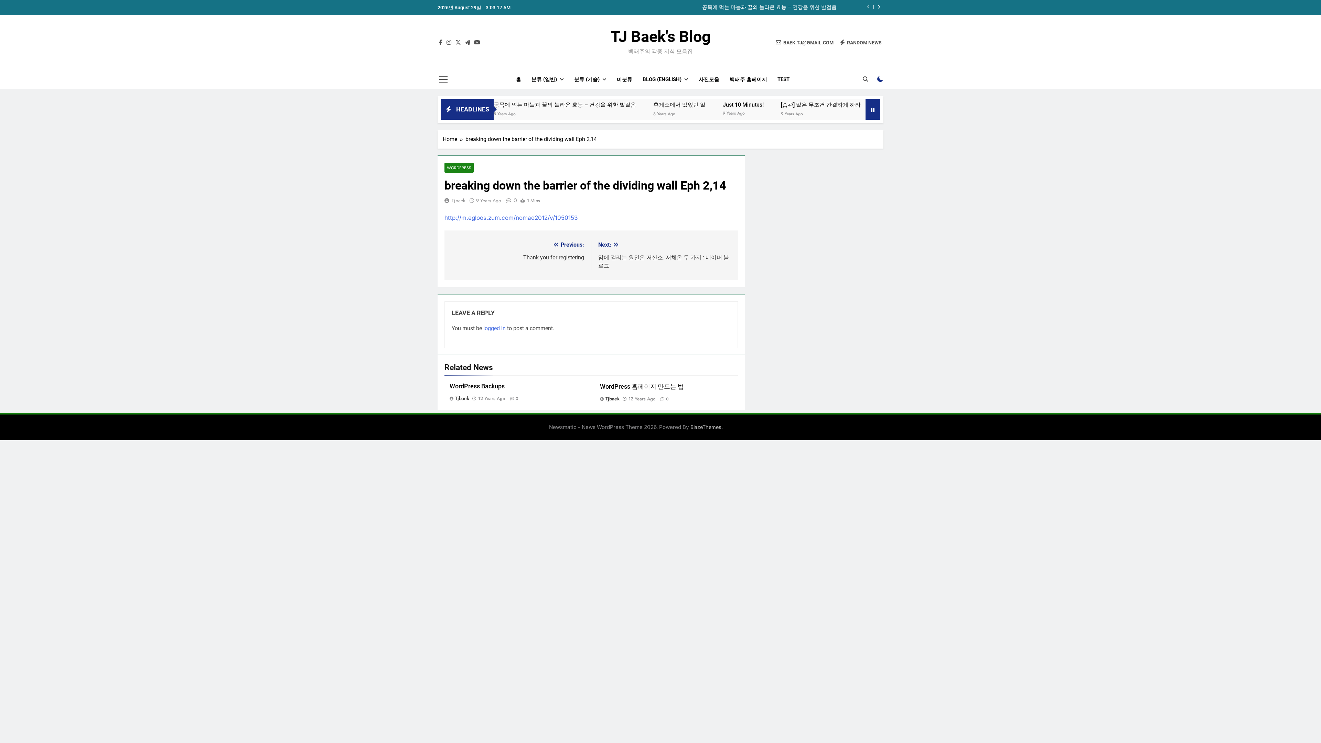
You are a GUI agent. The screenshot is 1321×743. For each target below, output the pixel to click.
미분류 (624, 79)
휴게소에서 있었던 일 (654, 104)
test (783, 79)
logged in (494, 328)
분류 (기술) (587, 79)
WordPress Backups (477, 386)
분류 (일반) (544, 79)
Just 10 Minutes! (718, 104)
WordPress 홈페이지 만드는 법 (642, 386)
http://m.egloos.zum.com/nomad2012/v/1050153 (511, 217)
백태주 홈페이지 (748, 79)
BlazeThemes (705, 427)
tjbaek (458, 200)
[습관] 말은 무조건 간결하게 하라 (796, 104)
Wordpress (459, 168)
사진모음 (709, 79)
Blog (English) (662, 79)
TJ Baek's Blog (661, 37)
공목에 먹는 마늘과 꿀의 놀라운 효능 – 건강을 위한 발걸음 (769, 7)
